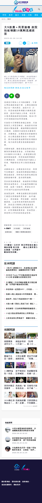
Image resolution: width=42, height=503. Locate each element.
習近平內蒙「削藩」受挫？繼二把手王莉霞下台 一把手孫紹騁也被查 (32, 357)
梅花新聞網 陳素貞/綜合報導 (17, 88)
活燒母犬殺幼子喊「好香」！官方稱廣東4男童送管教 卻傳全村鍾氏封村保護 (32, 387)
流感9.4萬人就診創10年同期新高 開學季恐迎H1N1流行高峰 (22, 294)
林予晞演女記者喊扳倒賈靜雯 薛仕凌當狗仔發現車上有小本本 (21, 372)
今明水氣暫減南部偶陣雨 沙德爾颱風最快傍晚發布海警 (21, 357)
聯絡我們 (17, 485)
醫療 (7, 43)
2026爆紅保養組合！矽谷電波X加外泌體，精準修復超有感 (9, 401)
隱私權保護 (16, 481)
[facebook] (6, 95)
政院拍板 (8, 232)
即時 (4, 15)
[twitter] (11, 95)
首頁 (3, 19)
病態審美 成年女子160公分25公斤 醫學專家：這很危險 (9, 342)
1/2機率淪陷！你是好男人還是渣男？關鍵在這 (9, 372)
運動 (36, 15)
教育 (11, 15)
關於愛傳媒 (6, 481)
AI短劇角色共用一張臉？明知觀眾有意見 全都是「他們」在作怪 (24, 450)
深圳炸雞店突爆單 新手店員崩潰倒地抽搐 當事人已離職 (9, 387)
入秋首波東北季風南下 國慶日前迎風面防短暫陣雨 (22, 318)
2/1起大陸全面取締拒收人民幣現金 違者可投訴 (22, 313)
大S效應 (17, 228)
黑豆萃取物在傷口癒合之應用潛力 (29, 246)
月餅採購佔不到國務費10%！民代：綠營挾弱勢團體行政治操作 (32, 401)
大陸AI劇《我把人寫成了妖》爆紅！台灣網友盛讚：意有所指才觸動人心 (22, 304)
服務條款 (25, 481)
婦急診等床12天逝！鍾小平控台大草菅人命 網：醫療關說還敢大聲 (21, 342)
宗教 (30, 15)
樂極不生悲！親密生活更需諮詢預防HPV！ (9, 357)
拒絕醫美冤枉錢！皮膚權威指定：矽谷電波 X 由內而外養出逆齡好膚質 (32, 372)
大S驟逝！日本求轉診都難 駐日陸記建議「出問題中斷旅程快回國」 (12, 248)
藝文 (17, 15)
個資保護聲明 (7, 485)
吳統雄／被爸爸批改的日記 (21, 387)
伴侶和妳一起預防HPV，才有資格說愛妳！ (20, 289)
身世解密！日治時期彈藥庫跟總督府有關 (22, 308)
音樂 (24, 15)
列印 (36, 43)
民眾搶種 (27, 228)
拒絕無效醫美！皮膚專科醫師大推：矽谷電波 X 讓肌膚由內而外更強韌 (21, 401)
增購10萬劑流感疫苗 (23, 232)
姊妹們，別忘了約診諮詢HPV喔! (19, 299)
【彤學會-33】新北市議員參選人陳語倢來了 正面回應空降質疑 (32, 342)
